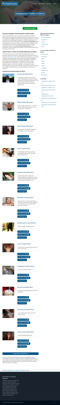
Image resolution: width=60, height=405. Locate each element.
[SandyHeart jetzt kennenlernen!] (8, 176)
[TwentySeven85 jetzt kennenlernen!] (8, 227)
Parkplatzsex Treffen (12, 57)
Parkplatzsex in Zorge (47, 85)
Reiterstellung (44, 70)
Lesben (43, 63)
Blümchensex (44, 75)
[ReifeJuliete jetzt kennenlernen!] (8, 201)
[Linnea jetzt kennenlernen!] (8, 247)
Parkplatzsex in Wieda (48, 87)
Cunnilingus (43, 68)
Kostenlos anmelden (30, 28)
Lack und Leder (44, 54)
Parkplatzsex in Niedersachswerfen (47, 95)
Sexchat (43, 42)
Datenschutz (55, 402)
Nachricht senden (23, 90)
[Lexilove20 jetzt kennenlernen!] (8, 130)
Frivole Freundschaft (46, 37)
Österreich (48, 3)
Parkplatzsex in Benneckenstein (48, 105)
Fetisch (43, 59)
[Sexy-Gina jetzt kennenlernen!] (8, 291)
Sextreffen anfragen (23, 93)
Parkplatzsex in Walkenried (48, 82)
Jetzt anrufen (22, 96)
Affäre (42, 46)
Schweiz (55, 3)
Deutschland (41, 3)
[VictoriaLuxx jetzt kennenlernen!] (8, 313)
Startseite (34, 3)
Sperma (43, 65)
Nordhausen (23, 370)
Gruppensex (44, 39)
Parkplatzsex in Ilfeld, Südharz (48, 99)
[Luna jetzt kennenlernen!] (8, 152)
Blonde (42, 61)
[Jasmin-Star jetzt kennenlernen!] (8, 336)
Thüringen (17, 370)
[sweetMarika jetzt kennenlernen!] (8, 270)
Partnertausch (44, 44)
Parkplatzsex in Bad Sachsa (48, 90)
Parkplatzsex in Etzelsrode (49, 102)
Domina (43, 72)
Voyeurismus (44, 56)
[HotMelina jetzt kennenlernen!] (8, 106)
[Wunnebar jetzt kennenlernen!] (8, 78)
